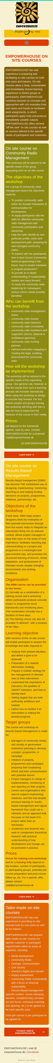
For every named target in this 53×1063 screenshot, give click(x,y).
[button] (26, 43)
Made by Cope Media (26, 1060)
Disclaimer (33, 1052)
